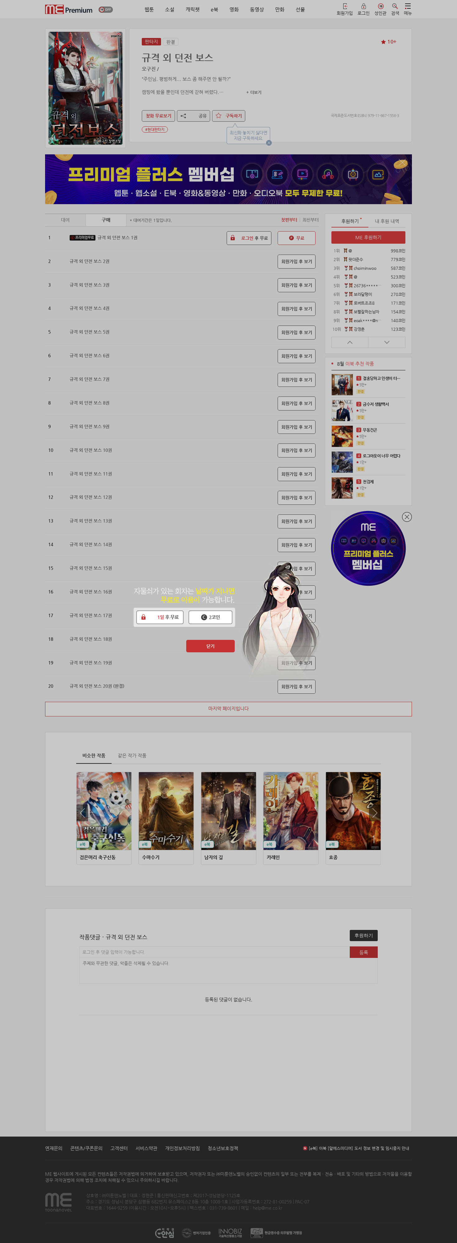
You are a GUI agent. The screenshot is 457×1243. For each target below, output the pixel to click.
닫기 (210, 646)
